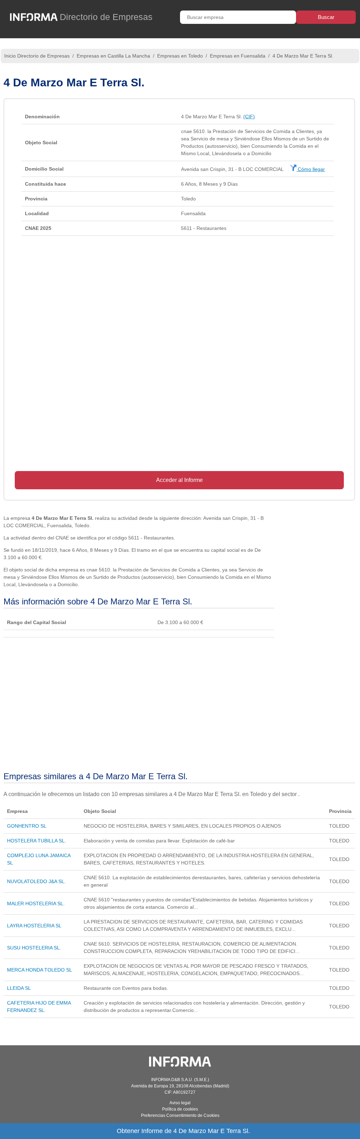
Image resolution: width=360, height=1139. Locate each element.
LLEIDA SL (19, 988)
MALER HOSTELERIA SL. (36, 903)
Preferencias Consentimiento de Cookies (180, 1115)
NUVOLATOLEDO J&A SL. (36, 881)
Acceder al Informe (179, 480)
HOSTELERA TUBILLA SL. (36, 840)
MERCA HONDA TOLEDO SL (39, 970)
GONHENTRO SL (26, 826)
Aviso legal (180, 1102)
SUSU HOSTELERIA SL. (34, 948)
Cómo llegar (310, 169)
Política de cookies (180, 1109)
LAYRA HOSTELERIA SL (34, 925)
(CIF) (249, 116)
